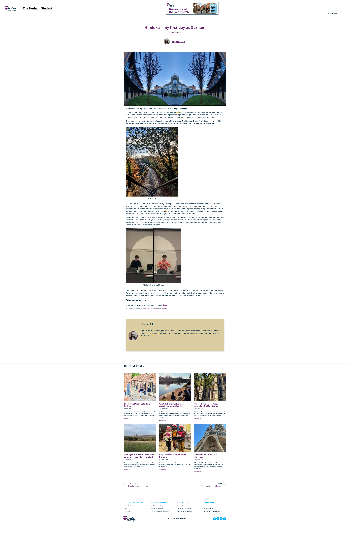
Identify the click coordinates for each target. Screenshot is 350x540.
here (165, 305)
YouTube (163, 309)
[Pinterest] (224, 518)
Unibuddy (128, 511)
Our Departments (208, 508)
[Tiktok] (221, 518)
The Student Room (131, 506)
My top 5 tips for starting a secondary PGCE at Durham (206, 405)
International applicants (184, 511)
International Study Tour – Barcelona (206, 456)
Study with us (181, 506)
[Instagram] (217, 518)
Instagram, (147, 309)
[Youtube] (214, 518)
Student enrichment (157, 508)
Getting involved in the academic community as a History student (139, 456)
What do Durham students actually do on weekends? (171, 405)
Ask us (127, 508)
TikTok (154, 309)
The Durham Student (37, 8)
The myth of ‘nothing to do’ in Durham (137, 405)
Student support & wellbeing (160, 511)
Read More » (127, 418)
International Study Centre (211, 511)
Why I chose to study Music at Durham (172, 456)
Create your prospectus (184, 508)
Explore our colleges (157, 506)
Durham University (180, 518)
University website (209, 506)
